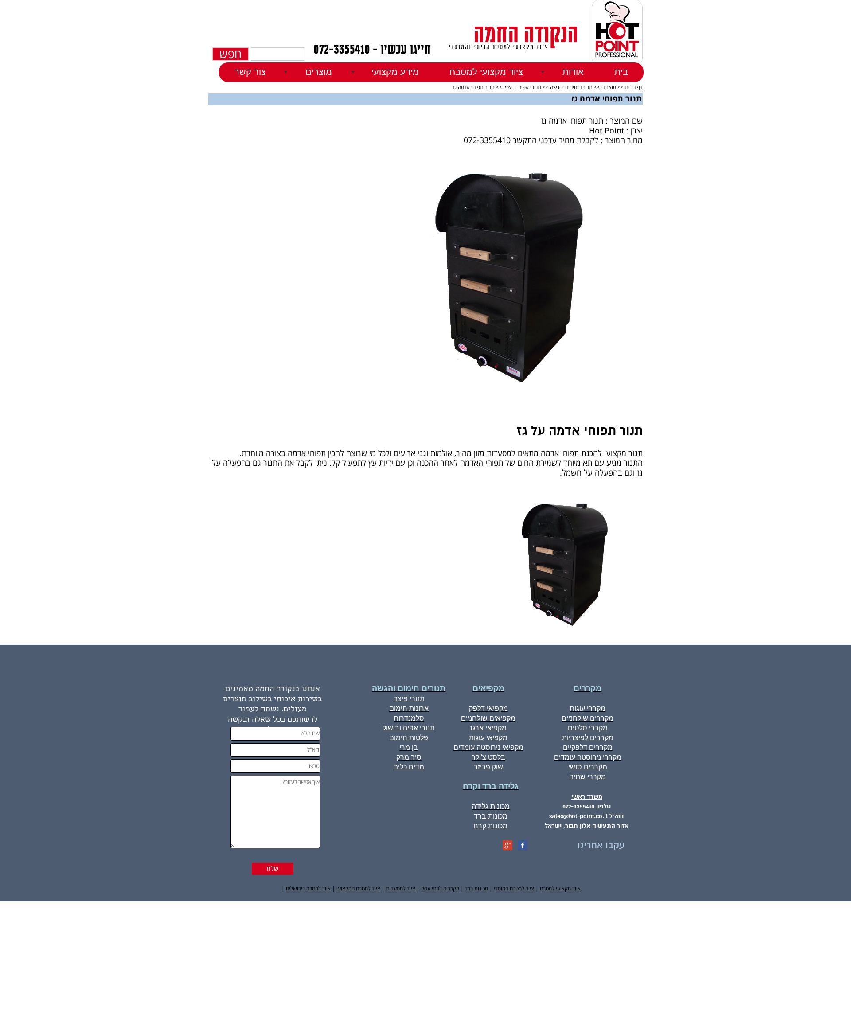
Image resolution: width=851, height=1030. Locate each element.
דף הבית (634, 87)
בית (621, 72)
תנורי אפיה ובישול (522, 87)
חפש (230, 54)
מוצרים (608, 87)
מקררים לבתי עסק (440, 889)
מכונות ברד (476, 889)
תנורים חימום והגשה (571, 87)
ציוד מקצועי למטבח (486, 72)
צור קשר (250, 72)
